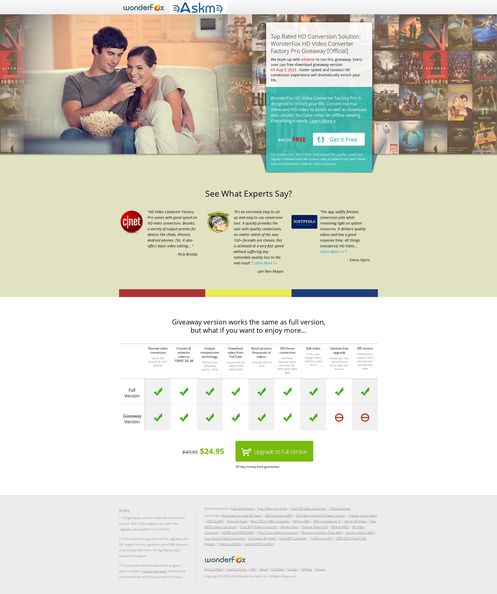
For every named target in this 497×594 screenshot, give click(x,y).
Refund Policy (214, 569)
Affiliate (307, 569)
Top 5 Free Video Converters (278, 532)
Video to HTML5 (230, 544)
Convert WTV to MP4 (258, 544)
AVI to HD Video (355, 521)
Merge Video (289, 527)
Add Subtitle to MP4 (279, 515)
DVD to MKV (215, 521)
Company (277, 569)
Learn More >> (264, 263)
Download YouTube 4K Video (241, 515)
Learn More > (323, 121)
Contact (293, 569)
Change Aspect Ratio (363, 515)
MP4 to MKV (301, 521)
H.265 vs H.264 (321, 538)
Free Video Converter (272, 508)
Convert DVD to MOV (359, 532)
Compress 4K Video (262, 538)
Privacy (320, 569)
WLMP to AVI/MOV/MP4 (238, 532)
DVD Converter (340, 508)
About (263, 569)
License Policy (237, 569)
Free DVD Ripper (242, 508)
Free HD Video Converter (308, 508)
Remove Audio (237, 521)
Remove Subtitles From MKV (322, 532)
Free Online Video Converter (224, 538)
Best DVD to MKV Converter (270, 521)
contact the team (154, 571)
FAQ (253, 569)
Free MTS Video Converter (258, 527)
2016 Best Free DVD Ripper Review (320, 515)
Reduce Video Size (315, 527)
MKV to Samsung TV (327, 521)
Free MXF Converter (293, 538)
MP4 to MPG (340, 527)
